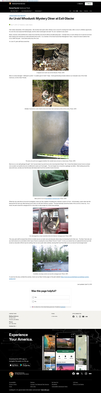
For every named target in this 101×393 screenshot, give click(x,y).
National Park (19, 8)
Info (70, 11)
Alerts (75, 11)
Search (80, 3)
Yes (36, 297)
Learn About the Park (26, 11)
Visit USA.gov (45, 390)
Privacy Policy (13, 384)
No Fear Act (55, 382)
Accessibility (12, 382)
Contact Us (12, 326)
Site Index (54, 316)
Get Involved (38, 11)
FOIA (10, 386)
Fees (91, 11)
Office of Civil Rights (78, 384)
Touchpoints (62, 307)
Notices (32, 382)
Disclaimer (54, 384)
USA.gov (75, 382)
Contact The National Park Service (39, 384)
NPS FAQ (33, 386)
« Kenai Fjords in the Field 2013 (17, 15)
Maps (81, 11)
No (35, 301)
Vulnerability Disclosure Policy (60, 386)
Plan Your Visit (14, 11)
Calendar (86, 11)
